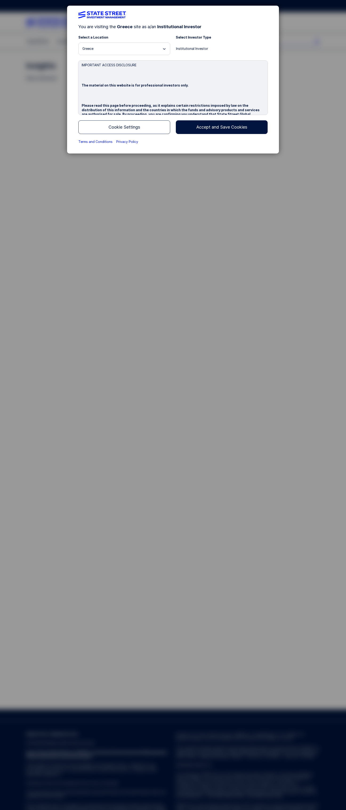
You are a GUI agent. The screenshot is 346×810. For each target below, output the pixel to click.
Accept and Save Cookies (221, 127)
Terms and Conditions (95, 142)
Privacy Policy (127, 142)
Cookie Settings (124, 127)
